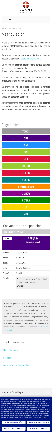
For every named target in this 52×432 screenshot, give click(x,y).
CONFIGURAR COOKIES (38, 423)
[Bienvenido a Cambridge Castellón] (26, 7)
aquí (45, 417)
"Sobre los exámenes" (30, 58)
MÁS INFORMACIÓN (13, 423)
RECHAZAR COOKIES (13, 429)
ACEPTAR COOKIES (38, 429)
